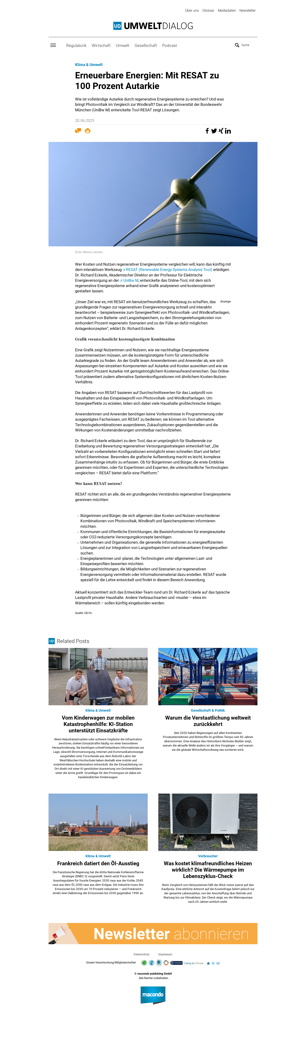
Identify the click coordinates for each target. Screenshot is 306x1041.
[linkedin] (228, 132)
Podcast (169, 45)
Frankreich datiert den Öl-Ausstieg (98, 863)
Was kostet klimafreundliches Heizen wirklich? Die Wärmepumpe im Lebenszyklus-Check (208, 869)
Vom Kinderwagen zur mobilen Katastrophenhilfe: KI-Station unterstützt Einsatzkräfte (98, 724)
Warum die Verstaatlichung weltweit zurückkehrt (208, 721)
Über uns (192, 10)
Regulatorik (76, 45)
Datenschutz (141, 954)
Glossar (208, 10)
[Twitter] (214, 132)
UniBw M (130, 280)
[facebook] (207, 132)
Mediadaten (227, 10)
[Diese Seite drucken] (88, 131)
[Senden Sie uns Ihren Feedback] (78, 131)
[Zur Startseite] (153, 25)
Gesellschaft (146, 45)
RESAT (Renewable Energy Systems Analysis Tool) (169, 269)
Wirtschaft (101, 45)
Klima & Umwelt (89, 64)
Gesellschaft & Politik (208, 710)
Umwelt (122, 45)
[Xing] (221, 132)
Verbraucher (208, 856)
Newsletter (247, 10)
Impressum (165, 954)
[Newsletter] (153, 933)
